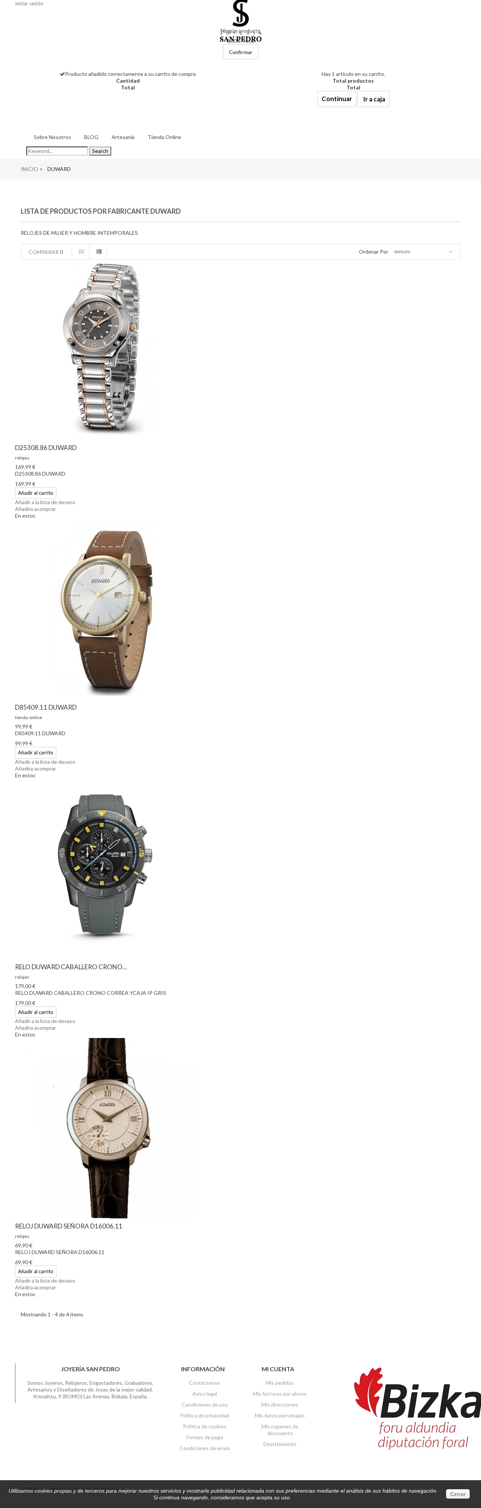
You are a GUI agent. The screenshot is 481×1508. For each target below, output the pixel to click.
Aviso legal (204, 1393)
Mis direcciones (280, 1404)
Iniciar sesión (29, 3)
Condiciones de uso (205, 1404)
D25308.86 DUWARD (46, 448)
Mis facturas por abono (280, 1393)
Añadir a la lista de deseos (45, 502)
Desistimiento (279, 1444)
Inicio (29, 169)
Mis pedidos (280, 1383)
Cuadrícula (81, 251)
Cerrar (458, 1494)
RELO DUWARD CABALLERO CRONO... (71, 967)
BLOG (91, 137)
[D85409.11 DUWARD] (240, 609)
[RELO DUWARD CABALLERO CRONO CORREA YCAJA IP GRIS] (240, 869)
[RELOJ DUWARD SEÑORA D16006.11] (240, 1128)
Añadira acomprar (35, 509)
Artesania (123, 137)
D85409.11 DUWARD (46, 707)
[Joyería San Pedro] (240, 20)
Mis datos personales (280, 1415)
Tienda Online (164, 137)
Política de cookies (205, 1426)
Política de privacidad (204, 1415)
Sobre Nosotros (52, 137)
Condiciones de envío (205, 1448)
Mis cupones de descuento (280, 1429)
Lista (98, 251)
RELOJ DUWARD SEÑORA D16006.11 (69, 1226)
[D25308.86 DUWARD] (240, 350)
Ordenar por (373, 251)
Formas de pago (204, 1437)
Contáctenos (204, 1383)
